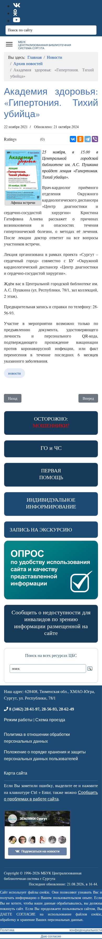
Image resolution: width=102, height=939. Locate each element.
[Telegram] (87, 139)
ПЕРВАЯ (51, 474)
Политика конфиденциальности (51, 930)
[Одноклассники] (80, 139)
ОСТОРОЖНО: (51, 422)
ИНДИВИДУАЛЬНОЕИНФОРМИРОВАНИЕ (51, 503)
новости (14, 373)
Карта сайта (15, 773)
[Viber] (95, 139)
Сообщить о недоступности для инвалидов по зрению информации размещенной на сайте (51, 622)
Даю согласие (51, 936)
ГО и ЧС (51, 447)
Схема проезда (50, 719)
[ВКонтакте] (73, 139)
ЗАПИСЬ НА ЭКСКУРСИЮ (41, 529)
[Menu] (9, 44)
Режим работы (18, 719)
